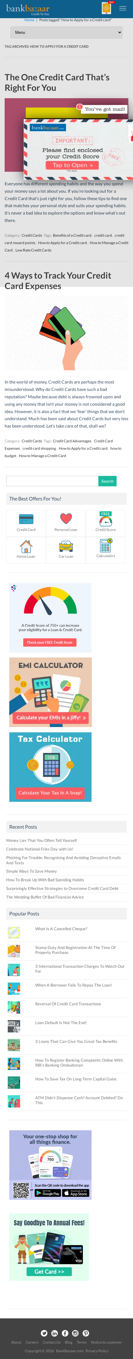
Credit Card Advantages (72, 441)
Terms (82, 1342)
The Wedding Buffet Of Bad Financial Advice (45, 897)
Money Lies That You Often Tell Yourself (41, 840)
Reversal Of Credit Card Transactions (68, 1003)
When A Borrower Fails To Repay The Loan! (73, 985)
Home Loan (26, 556)
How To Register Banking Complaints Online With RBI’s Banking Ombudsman (79, 1062)
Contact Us (52, 1342)
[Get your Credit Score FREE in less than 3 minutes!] (50, 654)
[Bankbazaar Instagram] (75, 1333)
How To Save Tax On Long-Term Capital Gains (76, 1078)
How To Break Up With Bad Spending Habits (45, 879)
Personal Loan (65, 529)
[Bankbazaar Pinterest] (86, 1333)
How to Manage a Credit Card (42, 455)
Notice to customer (106, 1342)
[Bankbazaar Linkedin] (54, 1333)
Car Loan (66, 556)
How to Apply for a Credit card (83, 448)
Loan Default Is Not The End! (61, 1022)
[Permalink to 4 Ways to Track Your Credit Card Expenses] (66, 368)
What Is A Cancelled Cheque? (61, 928)
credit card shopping (39, 448)
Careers (32, 1342)
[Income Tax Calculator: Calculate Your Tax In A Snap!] (50, 803)
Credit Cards (32, 441)
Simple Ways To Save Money (31, 871)
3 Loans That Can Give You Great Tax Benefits (76, 1041)
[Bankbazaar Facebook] (65, 1333)
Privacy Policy (97, 1351)
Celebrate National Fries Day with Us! (39, 848)
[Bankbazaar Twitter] (44, 1333)
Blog (68, 1342)
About (16, 1342)
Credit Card (26, 529)
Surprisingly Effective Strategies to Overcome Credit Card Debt (62, 888)
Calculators (106, 555)
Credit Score (106, 529)
